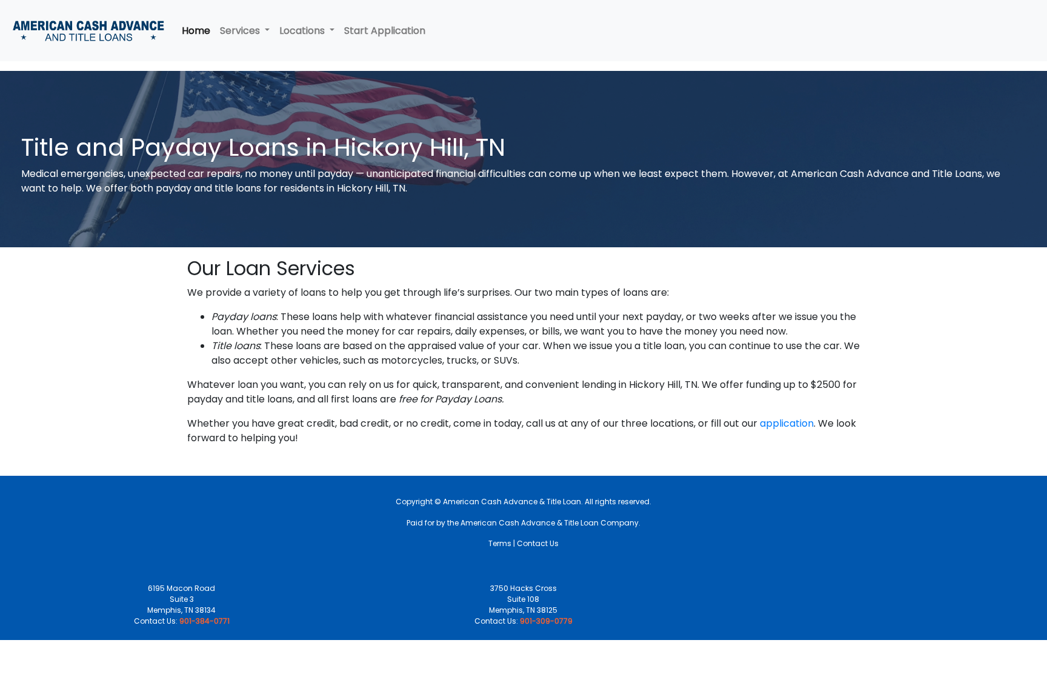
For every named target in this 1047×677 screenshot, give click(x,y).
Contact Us (538, 543)
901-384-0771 (204, 621)
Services (241, 31)
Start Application (384, 31)
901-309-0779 (546, 621)
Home (196, 31)
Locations (303, 31)
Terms (499, 543)
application (787, 423)
